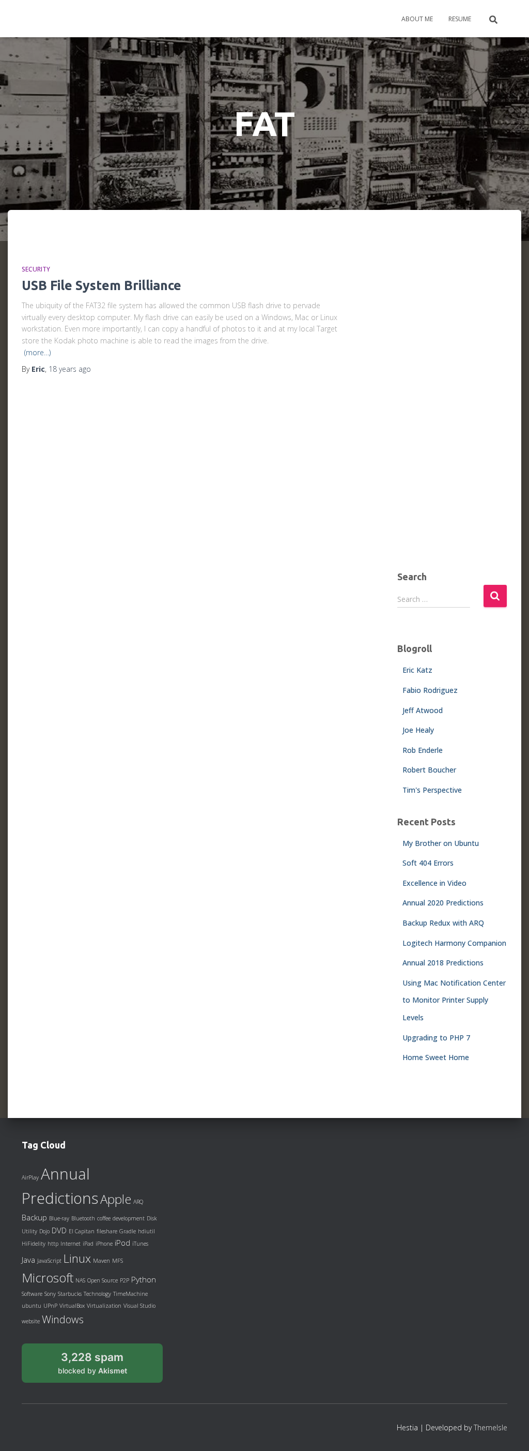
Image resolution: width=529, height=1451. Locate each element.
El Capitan (82, 1231)
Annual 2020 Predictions (443, 903)
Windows (63, 1319)
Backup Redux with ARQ (443, 923)
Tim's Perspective (432, 790)
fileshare (107, 1231)
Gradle (127, 1231)
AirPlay (30, 1177)
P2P (124, 1280)
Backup (34, 1217)
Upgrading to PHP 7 (436, 1037)
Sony (50, 1293)
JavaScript (49, 1260)
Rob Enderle (422, 750)
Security (36, 269)
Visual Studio (139, 1305)
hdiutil (146, 1231)
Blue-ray (59, 1218)
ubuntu (31, 1305)
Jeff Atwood (422, 710)
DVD (59, 1230)
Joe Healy (418, 730)
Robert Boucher (429, 770)
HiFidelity (33, 1243)
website (31, 1321)
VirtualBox (72, 1305)
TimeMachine (130, 1293)
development (129, 1218)
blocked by (104, 1367)
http (53, 1243)
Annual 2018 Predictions (443, 963)
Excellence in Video (434, 883)
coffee (104, 1218)
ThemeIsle (490, 1427)
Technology (97, 1293)
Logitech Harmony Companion (454, 943)
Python (143, 1279)
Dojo (44, 1231)
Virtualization (104, 1305)
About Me (417, 18)
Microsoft (47, 1277)
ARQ (138, 1201)
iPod (122, 1242)
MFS (117, 1260)
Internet (70, 1243)
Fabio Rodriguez (430, 690)
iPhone (104, 1243)
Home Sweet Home (435, 1057)
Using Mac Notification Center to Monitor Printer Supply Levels (454, 1000)
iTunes (140, 1243)
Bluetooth (83, 1218)
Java (28, 1259)
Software (32, 1293)
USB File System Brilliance (101, 285)
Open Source (102, 1280)
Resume (459, 18)
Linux (77, 1258)
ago (70, 369)
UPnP (50, 1305)
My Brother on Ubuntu (440, 843)
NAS (80, 1280)
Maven (101, 1260)
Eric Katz (417, 670)
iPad (88, 1243)
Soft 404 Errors (428, 863)
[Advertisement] (452, 399)
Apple (115, 1199)
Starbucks (70, 1293)
